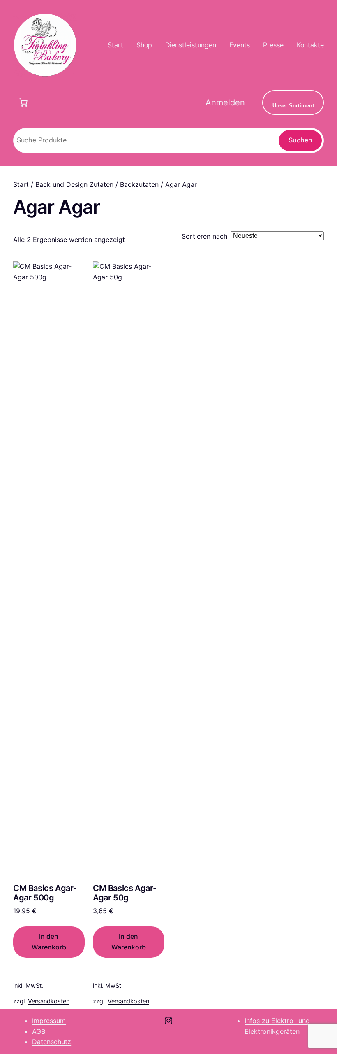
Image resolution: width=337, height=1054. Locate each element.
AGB (38, 1031)
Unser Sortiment (293, 105)
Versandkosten (48, 1001)
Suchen (300, 140)
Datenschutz (51, 1042)
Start (21, 184)
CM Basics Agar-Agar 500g (45, 893)
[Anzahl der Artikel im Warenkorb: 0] (23, 102)
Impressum (49, 1021)
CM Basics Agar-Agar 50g (125, 893)
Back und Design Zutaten (74, 184)
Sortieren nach (204, 236)
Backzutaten (139, 184)
